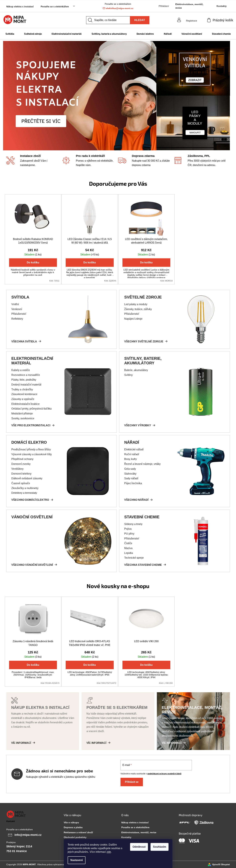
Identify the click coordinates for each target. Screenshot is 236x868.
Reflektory (17, 318)
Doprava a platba (73, 827)
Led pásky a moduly (135, 304)
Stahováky (130, 473)
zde (109, 851)
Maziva (128, 548)
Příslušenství (18, 313)
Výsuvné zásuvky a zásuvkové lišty (31, 454)
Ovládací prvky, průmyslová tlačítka (31, 408)
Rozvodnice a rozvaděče (25, 375)
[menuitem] (10, 33)
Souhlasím (159, 846)
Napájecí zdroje (133, 318)
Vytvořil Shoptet (221, 864)
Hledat (139, 20)
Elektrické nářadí (134, 449)
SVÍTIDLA (20, 297)
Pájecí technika (133, 483)
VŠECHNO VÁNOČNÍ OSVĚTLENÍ (32, 564)
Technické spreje (134, 557)
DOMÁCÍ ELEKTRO (29, 442)
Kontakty (222, 6)
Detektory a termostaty (24, 492)
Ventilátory (17, 468)
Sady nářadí (131, 478)
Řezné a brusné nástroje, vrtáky (142, 464)
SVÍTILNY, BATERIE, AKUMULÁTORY (143, 360)
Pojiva (128, 528)
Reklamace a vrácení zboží (78, 832)
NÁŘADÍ (131, 442)
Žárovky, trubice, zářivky (138, 309)
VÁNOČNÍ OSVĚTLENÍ (32, 517)
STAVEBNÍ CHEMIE (141, 517)
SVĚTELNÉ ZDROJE (143, 297)
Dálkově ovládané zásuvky (26, 478)
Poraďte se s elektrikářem (55, 6)
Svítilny (128, 375)
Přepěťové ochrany (22, 459)
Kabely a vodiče (20, 370)
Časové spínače (20, 483)
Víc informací (21, 743)
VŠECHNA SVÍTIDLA (24, 341)
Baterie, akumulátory (136, 370)
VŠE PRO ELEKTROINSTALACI (30, 425)
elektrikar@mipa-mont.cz (119, 8)
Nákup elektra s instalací (20, 6)
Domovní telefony (21, 473)
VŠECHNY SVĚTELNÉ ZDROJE (143, 341)
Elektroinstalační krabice (25, 404)
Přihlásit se (132, 782)
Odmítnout (139, 846)
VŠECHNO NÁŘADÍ (136, 499)
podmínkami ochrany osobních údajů (164, 774)
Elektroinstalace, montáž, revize (189, 6)
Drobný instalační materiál (26, 384)
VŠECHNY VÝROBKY (137, 425)
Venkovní (16, 309)
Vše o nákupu (71, 822)
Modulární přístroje (22, 413)
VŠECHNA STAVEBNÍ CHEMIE (143, 564)
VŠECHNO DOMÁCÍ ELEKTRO (30, 499)
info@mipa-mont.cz (28, 834)
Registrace (191, 20)
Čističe (128, 543)
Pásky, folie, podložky (23, 379)
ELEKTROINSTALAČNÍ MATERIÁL (32, 360)
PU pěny (129, 533)
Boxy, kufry (130, 459)
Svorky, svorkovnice (22, 418)
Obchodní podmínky (75, 837)
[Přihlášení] (191, 17)
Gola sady (130, 468)
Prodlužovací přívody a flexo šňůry (31, 449)
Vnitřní (15, 304)
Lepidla (128, 553)
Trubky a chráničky (22, 389)
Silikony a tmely (133, 524)
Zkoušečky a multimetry (24, 488)
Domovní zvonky (20, 464)
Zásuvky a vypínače (22, 399)
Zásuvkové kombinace (24, 394)
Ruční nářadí (131, 454)
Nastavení (76, 860)
